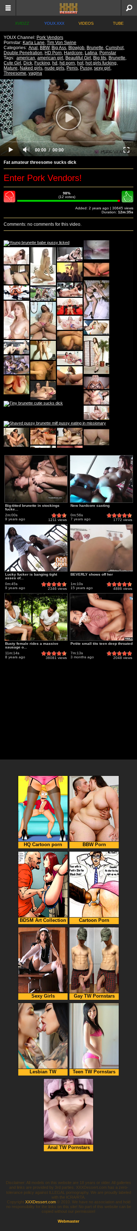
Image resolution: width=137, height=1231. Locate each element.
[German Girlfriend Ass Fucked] (43, 350)
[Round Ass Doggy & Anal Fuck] (70, 340)
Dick (27, 63)
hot (80, 63)
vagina (35, 73)
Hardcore (73, 52)
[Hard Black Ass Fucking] (70, 375)
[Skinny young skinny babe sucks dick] (70, 323)
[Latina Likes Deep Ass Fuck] (16, 384)
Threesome (15, 73)
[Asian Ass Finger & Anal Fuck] (96, 269)
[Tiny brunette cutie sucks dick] (33, 404)
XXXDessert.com (40, 1202)
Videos (86, 23)
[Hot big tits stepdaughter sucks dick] (96, 413)
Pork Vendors (50, 37)
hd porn (67, 63)
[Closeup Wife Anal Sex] (96, 249)
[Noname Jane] (96, 299)
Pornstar (107, 52)
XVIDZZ (22, 23)
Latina (91, 52)
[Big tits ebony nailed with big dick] (16, 292)
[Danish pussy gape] (96, 355)
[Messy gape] (16, 320)
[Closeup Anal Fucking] (96, 437)
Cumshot (114, 47)
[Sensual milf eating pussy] (16, 347)
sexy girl (102, 68)
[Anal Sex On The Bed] (70, 272)
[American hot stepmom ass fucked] (70, 254)
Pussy (86, 68)
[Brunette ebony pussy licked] (70, 290)
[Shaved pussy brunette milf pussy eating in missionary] (55, 424)
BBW (44, 47)
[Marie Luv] (43, 321)
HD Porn (53, 52)
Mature (11, 68)
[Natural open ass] (43, 266)
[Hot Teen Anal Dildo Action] (43, 390)
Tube (118, 23)
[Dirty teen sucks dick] (96, 397)
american (25, 57)
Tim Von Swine (61, 42)
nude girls (54, 68)
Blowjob (76, 47)
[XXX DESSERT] (68, 8)
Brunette (95, 47)
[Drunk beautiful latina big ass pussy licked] (70, 358)
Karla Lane (34, 42)
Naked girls (31, 68)
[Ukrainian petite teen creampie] (16, 255)
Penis (72, 68)
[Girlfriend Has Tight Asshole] (43, 370)
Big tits (99, 57)
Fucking (42, 63)
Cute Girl (12, 63)
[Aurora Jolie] (70, 436)
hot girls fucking (101, 63)
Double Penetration (23, 52)
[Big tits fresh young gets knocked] (43, 294)
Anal (33, 47)
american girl (50, 57)
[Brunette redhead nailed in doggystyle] (96, 327)
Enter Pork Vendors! (43, 178)
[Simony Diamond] (43, 436)
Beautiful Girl (78, 57)
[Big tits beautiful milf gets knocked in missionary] (96, 382)
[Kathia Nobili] (70, 306)
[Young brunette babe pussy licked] (36, 243)
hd (54, 63)
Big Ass (59, 47)
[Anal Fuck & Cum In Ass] (16, 364)
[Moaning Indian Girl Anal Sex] (16, 437)
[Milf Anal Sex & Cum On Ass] (16, 274)
